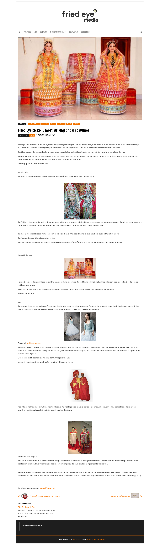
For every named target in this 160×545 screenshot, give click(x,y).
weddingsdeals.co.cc (34, 343)
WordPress (77, 539)
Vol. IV (76, 124)
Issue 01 (45, 124)
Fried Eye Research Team (46, 135)
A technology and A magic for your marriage (45, 496)
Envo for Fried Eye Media (95, 539)
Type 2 (69, 124)
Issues (53, 124)
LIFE (35, 32)
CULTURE (43, 32)
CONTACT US (73, 32)
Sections (61, 124)
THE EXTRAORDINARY (58, 32)
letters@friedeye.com (47, 488)
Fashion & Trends (34, 124)
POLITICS (27, 32)
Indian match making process (120, 496)
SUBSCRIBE (85, 32)
